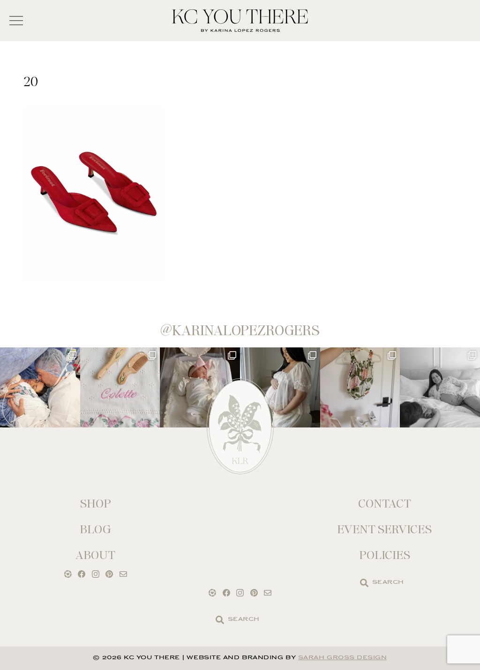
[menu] (16, 21)
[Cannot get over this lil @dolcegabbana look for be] (360, 387)
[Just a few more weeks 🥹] (440, 387)
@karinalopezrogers (240, 330)
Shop (95, 503)
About (95, 555)
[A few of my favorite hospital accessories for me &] (120, 387)
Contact (384, 503)
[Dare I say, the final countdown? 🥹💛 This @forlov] (280, 387)
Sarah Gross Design (342, 658)
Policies (384, 555)
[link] (364, 582)
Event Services (384, 529)
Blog (95, 529)
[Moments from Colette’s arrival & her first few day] (40, 387)
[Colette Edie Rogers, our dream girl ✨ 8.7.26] (200, 387)
